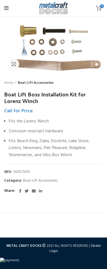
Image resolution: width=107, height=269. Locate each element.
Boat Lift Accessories (36, 83)
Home (8, 83)
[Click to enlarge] (13, 64)
